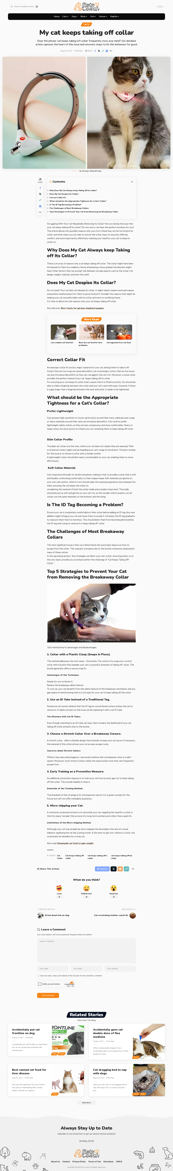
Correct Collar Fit (58, 197)
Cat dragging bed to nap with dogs (110, 1071)
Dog (54, 1054)
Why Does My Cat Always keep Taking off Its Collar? (73, 190)
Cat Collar (60, 857)
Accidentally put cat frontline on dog (26, 1031)
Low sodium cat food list (62, 342)
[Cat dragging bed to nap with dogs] (149, 1080)
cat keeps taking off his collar (121, 857)
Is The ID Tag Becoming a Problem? (65, 204)
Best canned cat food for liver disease (29, 1071)
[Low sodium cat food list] (63, 332)
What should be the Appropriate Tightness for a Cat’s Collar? (78, 201)
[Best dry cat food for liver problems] (91, 332)
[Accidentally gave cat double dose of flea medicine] (149, 1042)
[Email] (120, 868)
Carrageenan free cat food (119, 342)
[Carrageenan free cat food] (119, 332)
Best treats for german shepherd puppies (82, 308)
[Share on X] (99, 51)
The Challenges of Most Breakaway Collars (69, 208)
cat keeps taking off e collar (97, 857)
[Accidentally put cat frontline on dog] (68, 1040)
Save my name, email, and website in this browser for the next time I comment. (71, 976)
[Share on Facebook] (95, 51)
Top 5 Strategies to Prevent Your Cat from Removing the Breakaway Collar (84, 212)
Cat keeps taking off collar (74, 857)
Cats (86, 24)
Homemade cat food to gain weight (75, 843)
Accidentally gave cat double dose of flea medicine (108, 1033)
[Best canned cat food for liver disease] (68, 1080)
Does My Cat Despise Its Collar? (64, 194)
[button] (103, 51)
